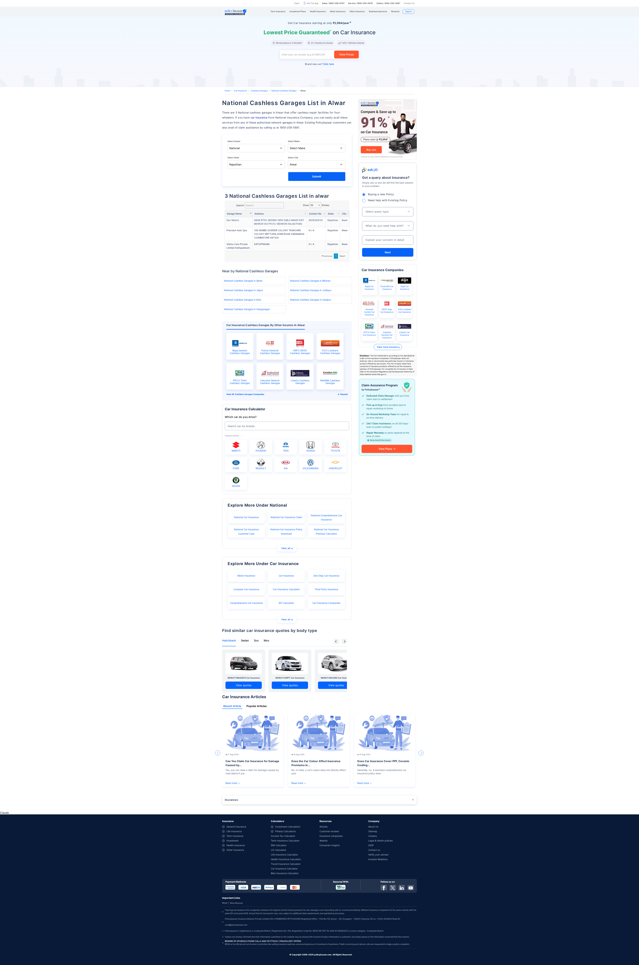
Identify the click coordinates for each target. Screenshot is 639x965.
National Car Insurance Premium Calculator (326, 531)
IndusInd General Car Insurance (387, 335)
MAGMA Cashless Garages (330, 381)
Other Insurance (235, 849)
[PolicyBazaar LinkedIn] (402, 887)
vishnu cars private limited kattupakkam (238, 246)
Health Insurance (235, 845)
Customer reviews (329, 831)
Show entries (316, 205)
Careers (372, 836)
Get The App (312, 3)
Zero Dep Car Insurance (326, 575)
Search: (240, 205)
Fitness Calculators (285, 831)
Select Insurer (233, 141)
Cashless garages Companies (249, 394)
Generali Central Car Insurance (369, 312)
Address (259, 213)
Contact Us (409, 3)
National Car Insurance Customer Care (246, 531)
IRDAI (224, 903)
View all (285, 548)
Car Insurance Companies (326, 603)
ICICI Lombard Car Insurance (404, 310)
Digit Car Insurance (404, 287)
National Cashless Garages (284, 90)
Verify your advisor (378, 854)
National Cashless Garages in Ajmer (243, 280)
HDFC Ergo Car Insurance (386, 310)
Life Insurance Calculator (284, 854)
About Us (373, 826)
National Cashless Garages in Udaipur (310, 299)
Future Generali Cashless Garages (270, 352)
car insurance (259, 117)
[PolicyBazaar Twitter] (393, 887)
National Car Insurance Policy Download (286, 531)
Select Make (294, 141)
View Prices (346, 54)
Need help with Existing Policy (388, 200)
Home (227, 90)
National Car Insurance (246, 517)
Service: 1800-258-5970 (360, 3)
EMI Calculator (279, 845)
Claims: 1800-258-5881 (388, 3)
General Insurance (236, 826)
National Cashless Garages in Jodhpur (310, 290)
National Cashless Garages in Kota (242, 299)
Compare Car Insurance (246, 589)
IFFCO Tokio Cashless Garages (240, 381)
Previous (326, 256)
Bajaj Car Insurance (369, 287)
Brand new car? (319, 64)
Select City (293, 157)
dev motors (232, 220)
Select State (233, 157)
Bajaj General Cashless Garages (240, 352)
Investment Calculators (287, 826)
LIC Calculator (278, 849)
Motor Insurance (246, 575)
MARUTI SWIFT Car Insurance (290, 678)
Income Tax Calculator (283, 836)
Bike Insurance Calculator (285, 873)
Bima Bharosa (236, 903)
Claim (296, 3)
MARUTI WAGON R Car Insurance (244, 678)
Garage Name (234, 213)
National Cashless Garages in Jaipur (243, 290)
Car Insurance (240, 90)
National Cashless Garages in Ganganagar (247, 309)
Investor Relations (378, 859)
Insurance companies (331, 836)
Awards (323, 840)
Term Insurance (234, 836)
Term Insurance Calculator (285, 840)
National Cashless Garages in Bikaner (310, 280)
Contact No (315, 213)
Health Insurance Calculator (286, 859)
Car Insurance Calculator (286, 589)
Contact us (374, 849)
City (344, 213)
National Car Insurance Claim (286, 517)
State (331, 213)
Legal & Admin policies (380, 840)
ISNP (371, 845)
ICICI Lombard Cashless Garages (330, 352)
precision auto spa (236, 230)
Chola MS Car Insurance (386, 287)
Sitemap (372, 831)
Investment (232, 840)
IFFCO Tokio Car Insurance (369, 333)
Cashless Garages (259, 90)
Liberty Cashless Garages (300, 381)
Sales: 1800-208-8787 (333, 3)
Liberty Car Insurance (404, 333)
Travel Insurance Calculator (286, 863)
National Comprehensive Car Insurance (326, 517)
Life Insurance (234, 831)
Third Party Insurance (326, 589)
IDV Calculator (286, 603)
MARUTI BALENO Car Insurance (336, 678)
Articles (323, 826)
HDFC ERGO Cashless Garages (300, 352)
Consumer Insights (330, 845)
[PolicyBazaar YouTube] (411, 887)
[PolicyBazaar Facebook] (384, 887)
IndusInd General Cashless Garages (270, 381)
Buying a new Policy (381, 194)
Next (342, 256)
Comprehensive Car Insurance (246, 603)
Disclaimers (231, 799)
